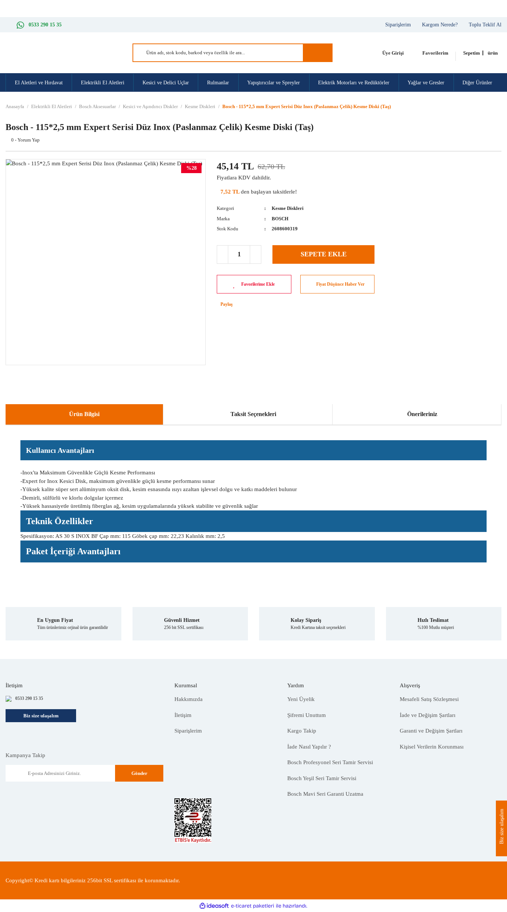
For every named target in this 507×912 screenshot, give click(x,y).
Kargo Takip (301, 731)
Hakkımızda (188, 699)
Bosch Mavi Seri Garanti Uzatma (325, 794)
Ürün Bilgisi (84, 414)
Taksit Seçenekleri (253, 414)
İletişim (183, 715)
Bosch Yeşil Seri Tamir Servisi (321, 778)
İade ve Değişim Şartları (427, 715)
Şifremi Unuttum (306, 715)
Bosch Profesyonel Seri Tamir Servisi (330, 762)
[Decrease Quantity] (222, 254)
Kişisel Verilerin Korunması (432, 747)
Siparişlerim (398, 24)
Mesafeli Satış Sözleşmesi (429, 699)
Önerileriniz (422, 414)
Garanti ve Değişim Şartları (431, 731)
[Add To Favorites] (254, 284)
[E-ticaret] (252, 906)
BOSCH (280, 218)
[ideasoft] (214, 906)
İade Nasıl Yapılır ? (309, 747)
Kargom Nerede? (440, 24)
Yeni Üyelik (301, 699)
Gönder (139, 773)
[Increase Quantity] (255, 254)
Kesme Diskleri (288, 208)
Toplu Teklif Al (485, 24)
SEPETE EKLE (324, 254)
